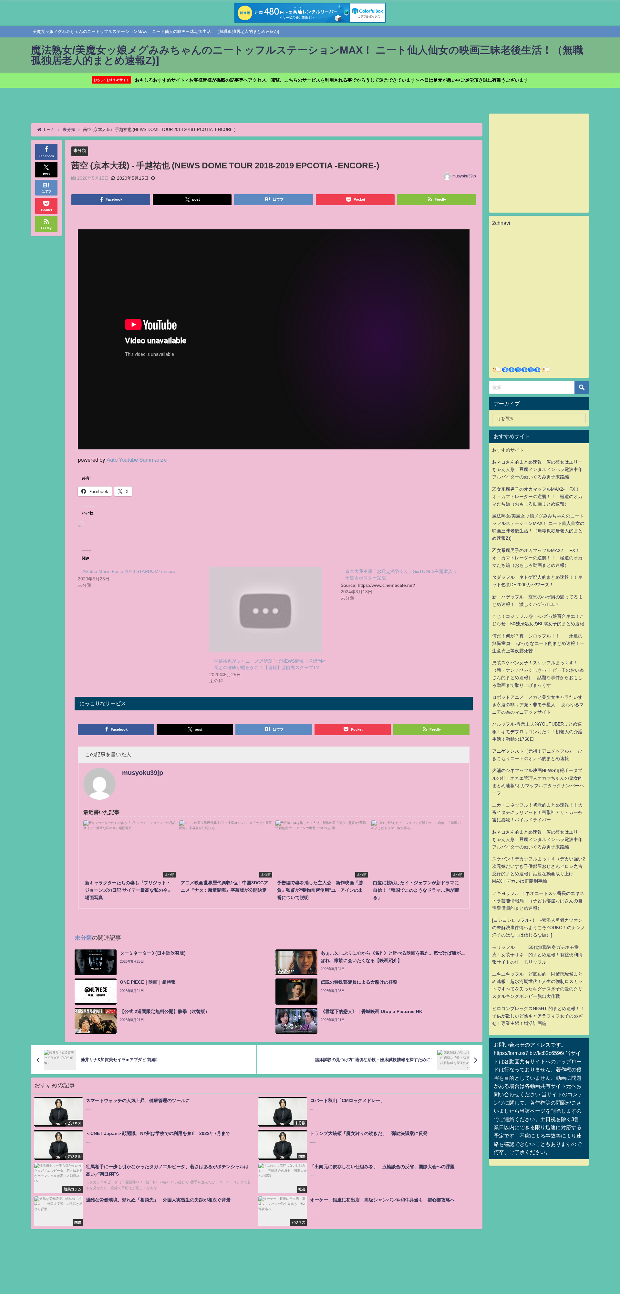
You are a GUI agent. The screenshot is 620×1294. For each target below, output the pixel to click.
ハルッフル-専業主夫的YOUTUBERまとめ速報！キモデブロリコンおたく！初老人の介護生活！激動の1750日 (537, 731)
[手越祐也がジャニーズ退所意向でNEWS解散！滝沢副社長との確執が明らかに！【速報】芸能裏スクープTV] (271, 609)
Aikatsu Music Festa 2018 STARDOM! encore (128, 571)
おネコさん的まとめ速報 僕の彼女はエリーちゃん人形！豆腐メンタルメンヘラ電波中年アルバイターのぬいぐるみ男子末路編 (537, 469)
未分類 (79, 150)
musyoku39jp (464, 176)
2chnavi (501, 223)
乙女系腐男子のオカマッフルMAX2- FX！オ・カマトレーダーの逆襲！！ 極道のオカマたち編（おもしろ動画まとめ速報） (537, 496)
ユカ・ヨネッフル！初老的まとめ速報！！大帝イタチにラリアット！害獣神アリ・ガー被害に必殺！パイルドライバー (537, 812)
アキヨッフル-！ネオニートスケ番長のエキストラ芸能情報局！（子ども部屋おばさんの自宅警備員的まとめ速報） (538, 900)
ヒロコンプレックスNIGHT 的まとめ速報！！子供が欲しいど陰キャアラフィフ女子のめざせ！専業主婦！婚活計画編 (538, 1016)
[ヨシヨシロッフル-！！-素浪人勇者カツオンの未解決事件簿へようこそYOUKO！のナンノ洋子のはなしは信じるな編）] (538, 927)
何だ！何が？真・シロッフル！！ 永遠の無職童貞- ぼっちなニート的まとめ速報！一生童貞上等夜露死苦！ (538, 643)
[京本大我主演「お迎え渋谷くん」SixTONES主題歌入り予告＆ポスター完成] (406, 584)
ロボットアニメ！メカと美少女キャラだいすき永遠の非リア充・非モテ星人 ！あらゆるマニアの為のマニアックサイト (538, 704)
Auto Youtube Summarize (137, 459)
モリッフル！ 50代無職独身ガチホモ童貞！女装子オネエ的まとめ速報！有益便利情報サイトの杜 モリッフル (537, 954)
